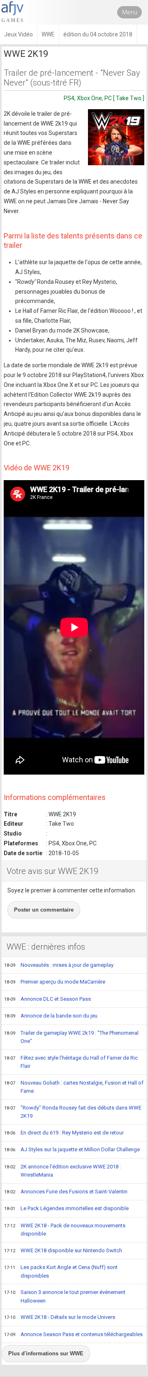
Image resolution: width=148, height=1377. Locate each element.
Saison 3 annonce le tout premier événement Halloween (64, 1296)
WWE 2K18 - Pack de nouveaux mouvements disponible (64, 1229)
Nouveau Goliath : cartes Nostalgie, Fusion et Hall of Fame (73, 1087)
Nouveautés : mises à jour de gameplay (58, 965)
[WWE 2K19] (116, 137)
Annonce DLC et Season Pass (47, 999)
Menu (129, 12)
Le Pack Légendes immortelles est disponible (66, 1208)
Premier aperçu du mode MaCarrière (54, 982)
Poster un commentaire (44, 910)
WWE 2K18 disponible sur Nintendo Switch (63, 1250)
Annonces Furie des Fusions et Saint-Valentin (65, 1191)
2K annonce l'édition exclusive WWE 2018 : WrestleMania (62, 1171)
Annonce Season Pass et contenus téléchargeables (73, 1334)
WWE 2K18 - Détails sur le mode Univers (59, 1317)
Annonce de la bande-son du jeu (50, 1016)
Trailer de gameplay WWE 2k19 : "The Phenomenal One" (71, 1037)
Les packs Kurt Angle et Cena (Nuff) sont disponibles (61, 1271)
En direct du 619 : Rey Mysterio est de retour (64, 1133)
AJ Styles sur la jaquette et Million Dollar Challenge (72, 1149)
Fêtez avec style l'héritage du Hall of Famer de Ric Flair (71, 1062)
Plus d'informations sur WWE (45, 1353)
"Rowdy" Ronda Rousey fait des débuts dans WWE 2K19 (72, 1112)
